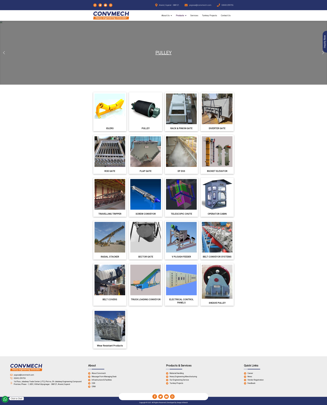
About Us (165, 15)
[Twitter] (160, 396)
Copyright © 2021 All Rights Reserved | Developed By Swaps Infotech (163, 402)
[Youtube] (166, 396)
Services (194, 15)
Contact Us (226, 15)
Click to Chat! (16, 398)
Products (180, 15)
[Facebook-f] (154, 396)
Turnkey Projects (209, 15)
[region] (163, 53)
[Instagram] (172, 396)
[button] (4, 53)
